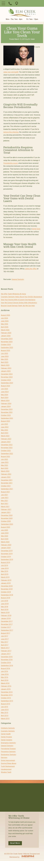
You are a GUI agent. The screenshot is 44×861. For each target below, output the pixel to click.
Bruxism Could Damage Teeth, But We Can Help (18, 306)
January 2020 (6, 548)
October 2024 (6, 380)
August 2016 (5, 668)
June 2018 (4, 604)
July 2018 (4, 601)
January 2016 (6, 689)
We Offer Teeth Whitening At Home (13, 294)
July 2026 (4, 318)
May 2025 (4, 359)
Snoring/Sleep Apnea (8, 763)
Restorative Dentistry (8, 755)
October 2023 (6, 415)
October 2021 (6, 486)
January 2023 (6, 442)
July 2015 (4, 707)
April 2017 (4, 645)
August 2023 (5, 421)
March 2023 (5, 436)
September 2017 (7, 630)
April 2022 (4, 468)
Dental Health (6, 734)
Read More (15, 843)
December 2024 (6, 374)
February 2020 (6, 545)
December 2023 (6, 409)
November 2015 (6, 695)
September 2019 (7, 559)
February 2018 (6, 615)
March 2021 (5, 506)
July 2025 (4, 353)
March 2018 (5, 613)
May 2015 (4, 713)
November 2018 (6, 589)
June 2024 (4, 392)
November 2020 (6, 518)
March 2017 (5, 648)
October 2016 (6, 663)
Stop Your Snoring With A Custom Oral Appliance (18, 300)
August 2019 (5, 562)
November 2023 (6, 412)
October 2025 (6, 345)
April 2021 (4, 504)
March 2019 (5, 577)
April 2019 (4, 574)
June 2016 (4, 674)
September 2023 (7, 418)
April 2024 (4, 398)
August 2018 (5, 598)
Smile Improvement (8, 760)
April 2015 (4, 716)
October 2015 (6, 698)
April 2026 (4, 327)
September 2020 (7, 524)
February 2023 (6, 439)
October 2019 (6, 557)
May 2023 (4, 430)
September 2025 (7, 348)
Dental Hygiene (6, 737)
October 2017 (6, 627)
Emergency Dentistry (8, 743)
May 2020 (4, 536)
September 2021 (7, 489)
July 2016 (4, 671)
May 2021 (4, 501)
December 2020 (6, 515)
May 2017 (4, 642)
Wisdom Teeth (6, 772)
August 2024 (5, 386)
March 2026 (5, 330)
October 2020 (6, 521)
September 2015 (7, 701)
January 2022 (6, 477)
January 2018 (6, 618)
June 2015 (4, 710)
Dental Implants (6, 740)
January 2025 (6, 371)
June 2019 (4, 568)
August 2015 (5, 704)
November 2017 (6, 624)
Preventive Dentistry (8, 752)
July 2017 (4, 636)
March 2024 (5, 401)
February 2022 (6, 474)
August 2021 (5, 492)
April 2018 (4, 610)
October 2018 (6, 592)
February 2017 (6, 651)
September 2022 (7, 454)
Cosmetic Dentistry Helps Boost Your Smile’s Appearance (21, 297)
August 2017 (5, 633)
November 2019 (6, 554)
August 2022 (5, 456)
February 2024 (6, 404)
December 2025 (6, 339)
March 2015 (5, 718)
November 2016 (6, 660)
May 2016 (4, 677)
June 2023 (4, 427)
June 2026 (4, 321)
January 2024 (6, 406)
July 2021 (4, 495)
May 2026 (4, 324)
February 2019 (6, 580)
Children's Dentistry (8, 728)
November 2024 (6, 377)
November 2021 (6, 483)
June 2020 (4, 533)
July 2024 (4, 389)
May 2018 (4, 607)
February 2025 (6, 368)
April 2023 (4, 433)
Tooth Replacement (8, 766)
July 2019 (4, 565)
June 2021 (4, 498)
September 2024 (7, 383)
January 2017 (6, 654)
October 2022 (6, 451)
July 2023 (4, 424)
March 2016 (5, 683)
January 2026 (6, 336)
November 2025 (6, 342)
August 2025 (5, 350)
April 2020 (4, 539)
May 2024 (4, 395)
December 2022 (6, 445)
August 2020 (5, 527)
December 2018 (6, 586)
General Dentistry (18, 279)
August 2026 (5, 315)
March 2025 (5, 365)
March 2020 (5, 542)
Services (4, 757)
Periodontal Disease (8, 749)
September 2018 (7, 595)
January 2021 (6, 512)
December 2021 (6, 480)
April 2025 (4, 362)
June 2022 (4, 462)
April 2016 (4, 680)
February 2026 (6, 333)
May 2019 (4, 571)
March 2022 (5, 471)
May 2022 (4, 465)
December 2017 (6, 621)
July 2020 (4, 530)
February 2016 (6, 686)
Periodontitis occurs (10, 163)
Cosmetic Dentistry (8, 731)
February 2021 (6, 509)
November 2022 (6, 448)
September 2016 (7, 666)
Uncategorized (6, 769)
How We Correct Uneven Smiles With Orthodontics (19, 303)
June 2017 (4, 639)
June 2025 (4, 356)
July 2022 (4, 459)
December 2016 (6, 657)
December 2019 (6, 551)
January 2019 (6, 583)
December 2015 (6, 692)
